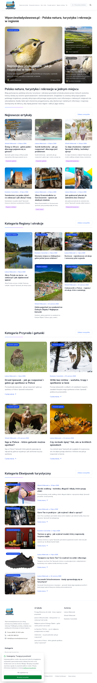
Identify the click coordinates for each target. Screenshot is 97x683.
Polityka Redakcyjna (60, 676)
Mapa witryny (72, 676)
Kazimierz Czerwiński (11, 192)
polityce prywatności (29, 668)
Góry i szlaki (43, 5)
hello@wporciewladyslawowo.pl (17, 638)
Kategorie (9, 648)
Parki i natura (39, 209)
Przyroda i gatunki (51, 5)
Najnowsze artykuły (23, 5)
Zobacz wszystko (84, 114)
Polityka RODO (49, 676)
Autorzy (67, 608)
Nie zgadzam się (23, 672)
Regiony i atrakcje (61, 5)
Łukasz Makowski (40, 143)
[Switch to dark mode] (90, 5)
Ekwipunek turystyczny (34, 5)
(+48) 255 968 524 (12, 635)
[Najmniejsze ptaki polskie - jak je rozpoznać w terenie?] (33, 55)
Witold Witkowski (10, 143)
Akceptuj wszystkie (23, 677)
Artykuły (38, 608)
